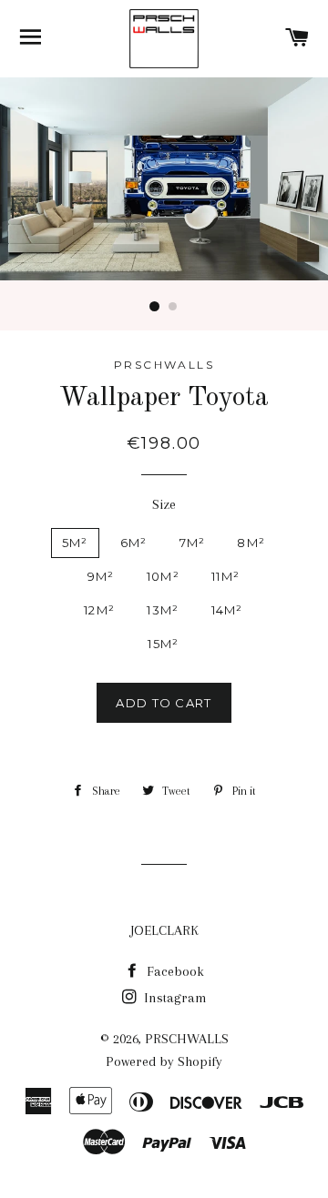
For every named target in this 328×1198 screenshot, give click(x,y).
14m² (227, 610)
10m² (163, 576)
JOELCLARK (164, 930)
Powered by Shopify (164, 1061)
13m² (163, 610)
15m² (163, 643)
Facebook (173, 971)
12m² (99, 610)
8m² (251, 542)
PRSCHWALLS (187, 1038)
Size (164, 504)
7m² (192, 542)
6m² (134, 542)
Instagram (173, 998)
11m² (225, 576)
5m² (75, 542)
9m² (101, 576)
